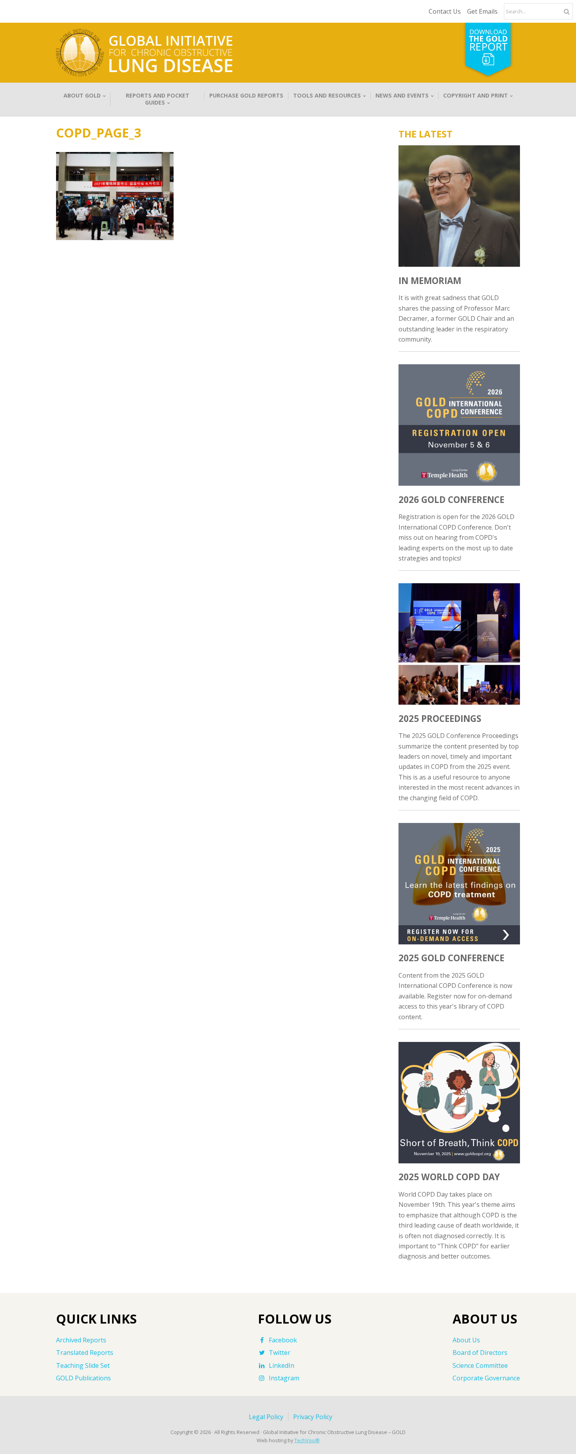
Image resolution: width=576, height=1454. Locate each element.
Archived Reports (81, 1340)
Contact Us (445, 11)
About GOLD (82, 95)
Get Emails (482, 11)
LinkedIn (281, 1365)
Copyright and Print (475, 95)
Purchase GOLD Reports (246, 95)
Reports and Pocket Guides (157, 99)
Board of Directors (480, 1352)
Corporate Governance (486, 1378)
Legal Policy (266, 1416)
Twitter (279, 1352)
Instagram (284, 1378)
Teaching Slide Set (83, 1365)
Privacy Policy (312, 1416)
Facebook (283, 1340)
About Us (466, 1340)
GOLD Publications (83, 1378)
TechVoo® (307, 1440)
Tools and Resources (327, 95)
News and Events (402, 95)
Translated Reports (84, 1352)
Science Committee (480, 1365)
